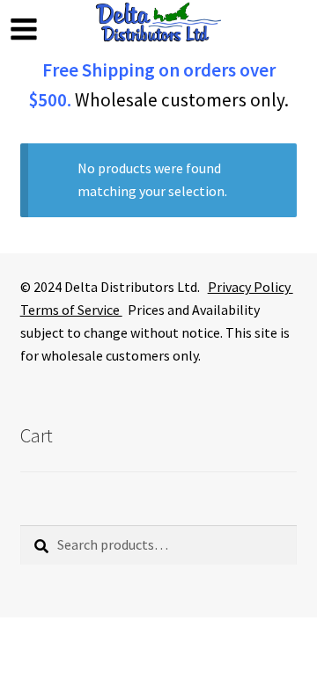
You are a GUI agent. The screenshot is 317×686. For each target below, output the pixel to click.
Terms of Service (71, 309)
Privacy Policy (250, 287)
